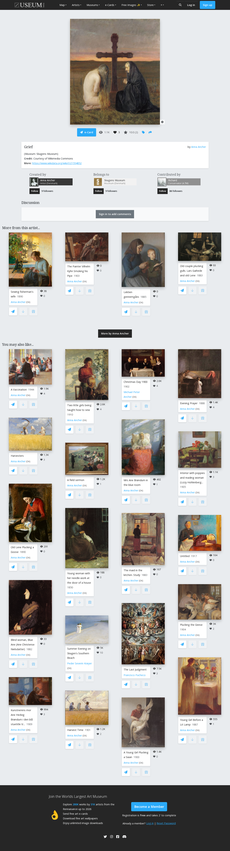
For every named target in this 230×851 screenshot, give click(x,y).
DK (28, 302)
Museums (92, 5)
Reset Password (166, 823)
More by (115, 333)
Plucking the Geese (191, 624)
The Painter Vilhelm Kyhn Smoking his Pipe (78, 271)
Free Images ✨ (130, 5)
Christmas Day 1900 (135, 382)
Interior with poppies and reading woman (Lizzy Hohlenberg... (192, 477)
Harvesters (17, 455)
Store (150, 5)
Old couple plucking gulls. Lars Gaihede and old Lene (191, 270)
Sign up (207, 5)
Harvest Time (75, 730)
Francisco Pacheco (135, 675)
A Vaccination (19, 389)
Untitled (185, 556)
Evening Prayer (188, 403)
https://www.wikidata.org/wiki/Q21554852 (57, 163)
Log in (191, 5)
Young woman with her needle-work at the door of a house (79, 578)
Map (62, 5)
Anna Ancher (198, 147)
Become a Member (149, 806)
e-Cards (109, 5)
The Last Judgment (135, 669)
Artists (76, 5)
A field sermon (75, 480)
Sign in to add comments (115, 214)
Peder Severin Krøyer (79, 663)
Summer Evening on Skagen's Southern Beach (79, 653)
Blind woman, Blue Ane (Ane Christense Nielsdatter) (22, 644)
